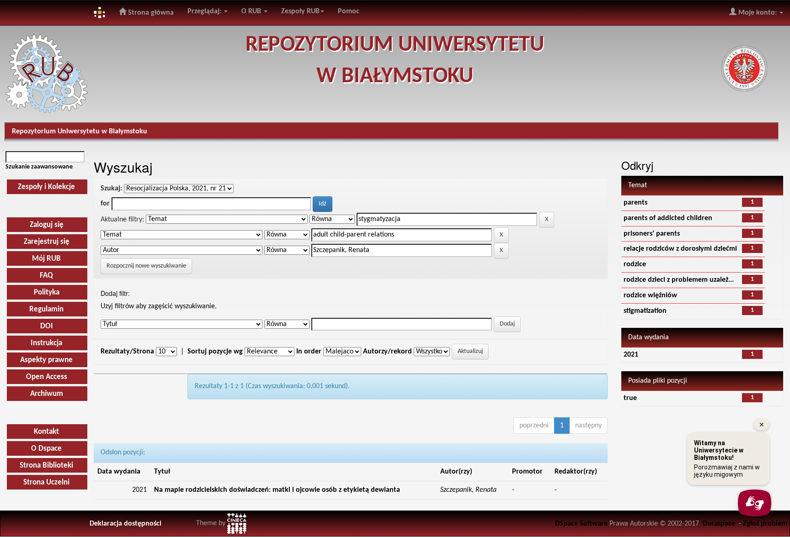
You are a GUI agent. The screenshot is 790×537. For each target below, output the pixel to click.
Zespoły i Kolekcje (46, 187)
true (630, 398)
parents (635, 202)
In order (308, 351)
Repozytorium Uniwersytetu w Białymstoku (79, 131)
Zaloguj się (47, 225)
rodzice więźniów (650, 295)
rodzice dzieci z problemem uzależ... (679, 280)
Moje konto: (758, 12)
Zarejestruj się (46, 242)
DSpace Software (581, 523)
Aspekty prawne (46, 360)
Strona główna (150, 12)
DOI (46, 326)
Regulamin (46, 309)
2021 (631, 354)
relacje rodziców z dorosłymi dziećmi (680, 249)
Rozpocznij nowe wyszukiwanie (146, 266)
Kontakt (46, 432)
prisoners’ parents (652, 233)
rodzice (635, 264)
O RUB (252, 11)
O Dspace (46, 449)
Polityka (46, 292)
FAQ (46, 275)
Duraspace (719, 523)
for (105, 203)
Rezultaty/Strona (127, 351)
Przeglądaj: (205, 11)
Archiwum (46, 394)
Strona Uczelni (46, 482)
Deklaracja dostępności (125, 523)
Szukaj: (111, 188)
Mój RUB (46, 259)
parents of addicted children (668, 218)
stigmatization (645, 311)
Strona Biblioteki (46, 465)
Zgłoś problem (765, 523)
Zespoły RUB (300, 11)
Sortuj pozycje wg (215, 351)
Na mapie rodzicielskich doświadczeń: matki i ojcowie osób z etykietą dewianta (277, 490)
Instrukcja (46, 343)
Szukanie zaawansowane (39, 167)
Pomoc (348, 11)
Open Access (46, 377)
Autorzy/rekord (387, 351)
